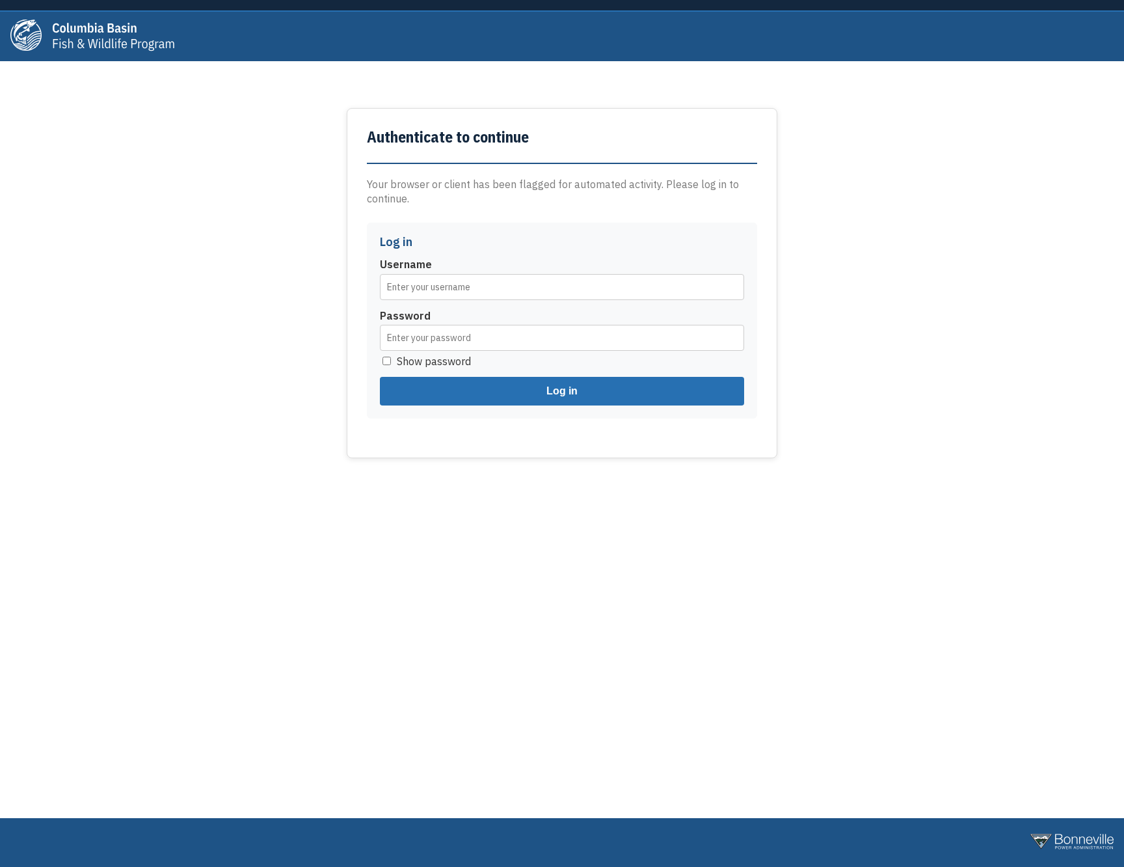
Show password (434, 361)
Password (405, 316)
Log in (562, 390)
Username (406, 264)
